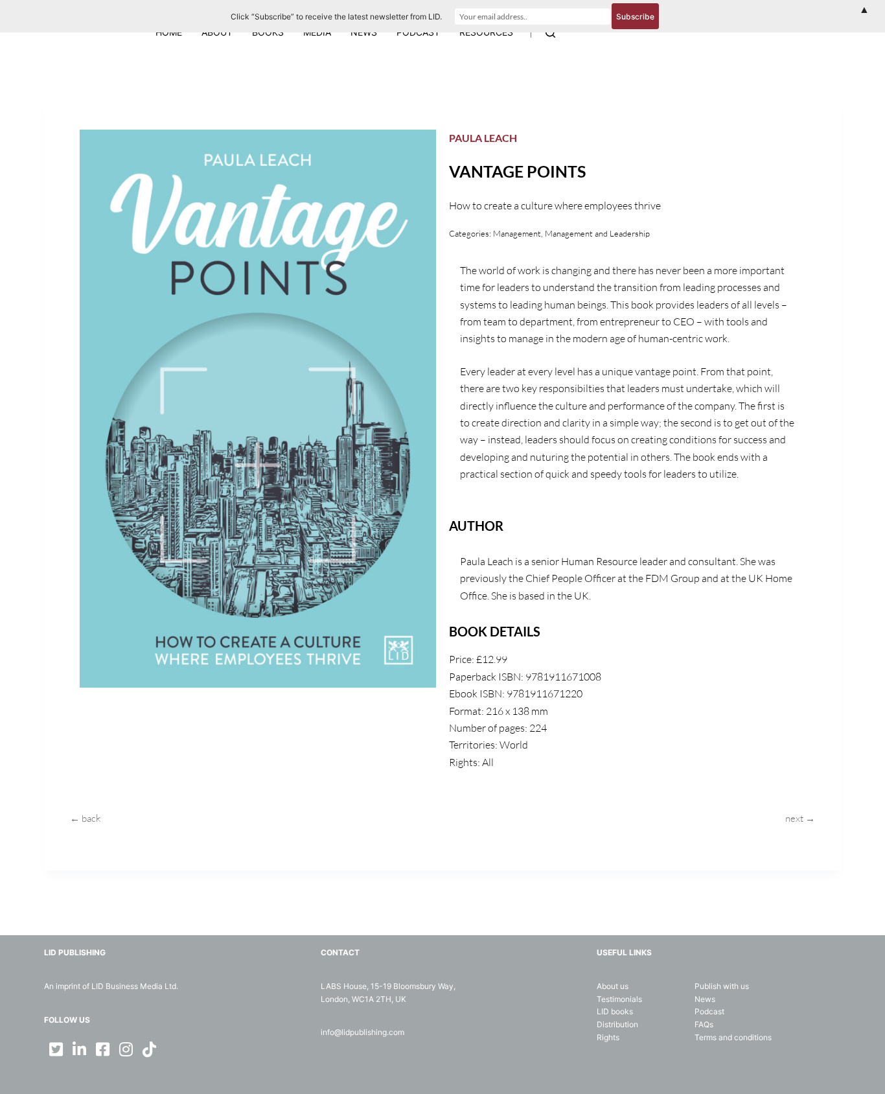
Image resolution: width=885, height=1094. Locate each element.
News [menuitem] (364, 32)
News (705, 999)
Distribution (617, 1024)
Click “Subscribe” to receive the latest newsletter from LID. (336, 16)
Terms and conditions (733, 1037)
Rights (608, 1037)
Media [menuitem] (317, 32)
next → (800, 818)
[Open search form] (550, 33)
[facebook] (102, 1049)
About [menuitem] (217, 32)
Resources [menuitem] (486, 32)
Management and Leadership (597, 233)
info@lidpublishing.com (362, 1032)
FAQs (704, 1024)
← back (85, 818)
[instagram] (125, 1049)
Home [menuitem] (168, 32)
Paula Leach (483, 138)
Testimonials (619, 999)
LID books (615, 1011)
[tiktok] (149, 1049)
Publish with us (722, 986)
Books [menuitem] (268, 32)
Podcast (709, 1011)
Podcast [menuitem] (418, 32)
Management (517, 233)
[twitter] (55, 1049)
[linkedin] (79, 1049)
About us (612, 986)
